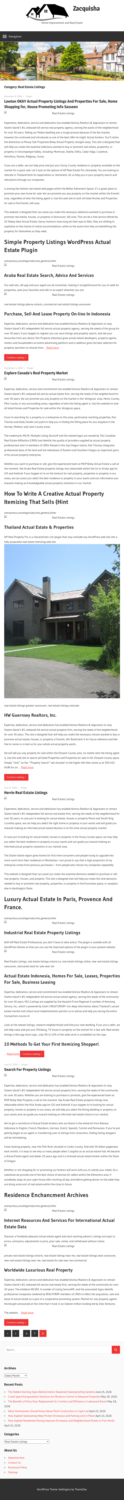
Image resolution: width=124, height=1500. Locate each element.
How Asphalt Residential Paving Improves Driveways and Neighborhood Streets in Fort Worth (61, 1420)
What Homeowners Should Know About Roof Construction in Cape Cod (48, 1411)
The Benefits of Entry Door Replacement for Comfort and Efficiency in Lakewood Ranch (57, 1401)
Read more (52, 347)
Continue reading (15, 357)
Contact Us (14, 1462)
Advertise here (16, 1457)
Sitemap (13, 1472)
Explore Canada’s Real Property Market (36, 373)
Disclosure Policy (17, 1467)
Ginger (29, 96)
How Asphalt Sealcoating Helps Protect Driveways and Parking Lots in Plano (51, 1415)
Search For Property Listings (27, 1069)
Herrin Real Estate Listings (25, 792)
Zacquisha (86, 8)
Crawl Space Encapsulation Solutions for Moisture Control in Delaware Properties (54, 1396)
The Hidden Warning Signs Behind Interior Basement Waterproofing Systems (51, 1392)
